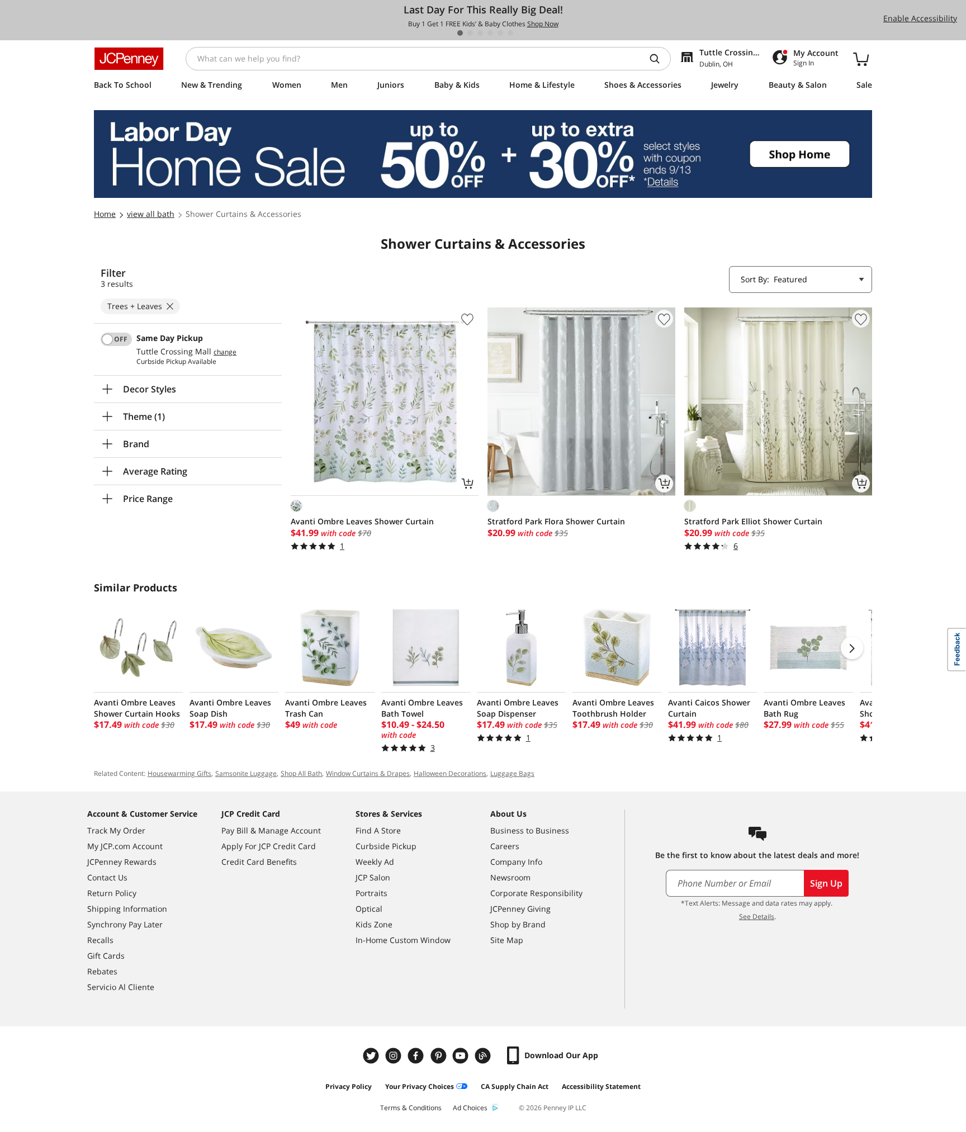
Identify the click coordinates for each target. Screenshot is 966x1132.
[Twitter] (372, 1055)
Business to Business (529, 830)
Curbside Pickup (386, 846)
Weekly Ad (375, 861)
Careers (504, 846)
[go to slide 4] (490, 33)
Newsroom (510, 877)
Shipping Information (127, 908)
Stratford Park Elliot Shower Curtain (753, 521)
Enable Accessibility (920, 18)
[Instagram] (394, 1055)
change (225, 352)
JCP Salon (373, 877)
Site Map (506, 940)
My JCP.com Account (125, 846)
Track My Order (116, 830)
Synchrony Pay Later (125, 924)
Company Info (516, 861)
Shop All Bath (301, 773)
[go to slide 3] (480, 33)
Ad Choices (470, 1107)
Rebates (102, 971)
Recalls (100, 940)
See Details (756, 916)
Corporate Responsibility (536, 893)
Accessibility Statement (601, 1086)
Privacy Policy (348, 1086)
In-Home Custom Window (403, 940)
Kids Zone (374, 924)
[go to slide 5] (500, 33)
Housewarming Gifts (179, 773)
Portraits (371, 893)
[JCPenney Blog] (484, 1055)
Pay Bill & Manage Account (271, 830)
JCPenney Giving (520, 908)
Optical (369, 908)
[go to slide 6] (510, 33)
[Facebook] (417, 1055)
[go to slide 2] (470, 33)
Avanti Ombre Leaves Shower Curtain (362, 521)
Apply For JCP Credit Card (268, 846)
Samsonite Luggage (246, 773)
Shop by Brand (518, 924)
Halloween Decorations (450, 773)
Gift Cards (106, 955)
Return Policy (111, 893)
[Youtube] (462, 1055)
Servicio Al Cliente (120, 987)
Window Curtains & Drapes (368, 773)
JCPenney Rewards (122, 861)
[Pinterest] (439, 1055)
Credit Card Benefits (259, 861)
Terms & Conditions (411, 1107)
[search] (659, 59)
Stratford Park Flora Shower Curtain (556, 521)
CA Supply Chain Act (514, 1086)
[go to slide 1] (460, 33)
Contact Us (107, 877)
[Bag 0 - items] (861, 59)
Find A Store (378, 830)
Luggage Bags (512, 773)
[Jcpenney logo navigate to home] (129, 59)
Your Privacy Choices (419, 1086)
